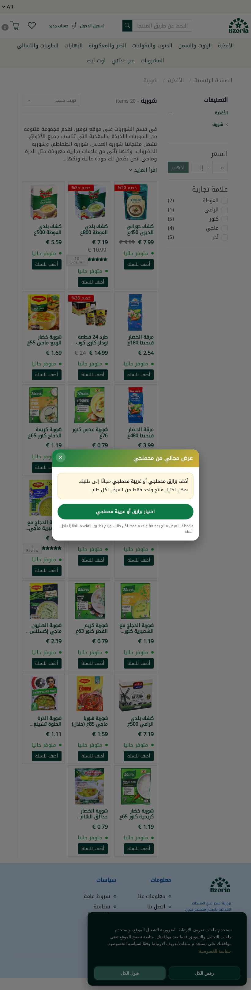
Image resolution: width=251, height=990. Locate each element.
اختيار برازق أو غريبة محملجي (125, 511)
